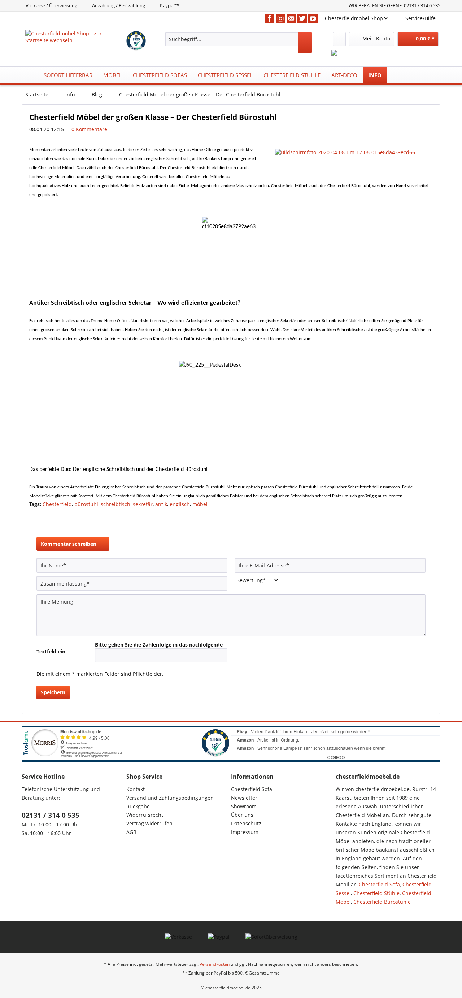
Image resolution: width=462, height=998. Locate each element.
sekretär (143, 504)
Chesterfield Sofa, (252, 789)
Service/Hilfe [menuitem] (420, 18)
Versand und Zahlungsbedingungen (170, 797)
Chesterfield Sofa (379, 884)
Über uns (242, 814)
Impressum (244, 832)
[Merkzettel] (339, 39)
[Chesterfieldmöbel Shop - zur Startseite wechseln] (75, 39)
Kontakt (135, 789)
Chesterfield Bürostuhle (382, 901)
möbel (200, 504)
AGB (131, 832)
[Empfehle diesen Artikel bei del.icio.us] (418, 516)
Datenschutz (246, 823)
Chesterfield (57, 504)
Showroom (244, 806)
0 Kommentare (89, 129)
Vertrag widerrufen (149, 823)
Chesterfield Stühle (376, 893)
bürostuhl (86, 504)
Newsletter (244, 797)
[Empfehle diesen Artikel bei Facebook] (406, 516)
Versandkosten (215, 964)
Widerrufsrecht (144, 814)
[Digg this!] (428, 516)
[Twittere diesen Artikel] (394, 516)
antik (161, 504)
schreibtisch (115, 504)
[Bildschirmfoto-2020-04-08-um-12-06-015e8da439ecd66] (352, 152)
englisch (180, 504)
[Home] (29, 75)
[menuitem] (238, 42)
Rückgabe (138, 806)
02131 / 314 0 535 (50, 815)
